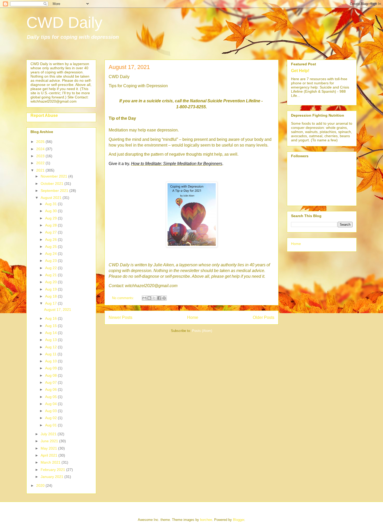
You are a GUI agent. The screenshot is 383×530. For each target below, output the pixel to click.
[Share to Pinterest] (164, 298)
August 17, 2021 (129, 67)
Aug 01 (51, 425)
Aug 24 (51, 253)
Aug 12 (51, 347)
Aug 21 (51, 275)
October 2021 (52, 183)
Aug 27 (51, 232)
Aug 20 (51, 282)
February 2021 (53, 470)
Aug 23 (51, 260)
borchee (206, 520)
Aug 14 (51, 333)
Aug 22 (51, 268)
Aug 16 (51, 318)
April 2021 (49, 455)
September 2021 (55, 190)
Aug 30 (51, 211)
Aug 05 (51, 397)
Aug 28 (51, 225)
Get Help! (300, 70)
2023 (41, 156)
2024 (41, 149)
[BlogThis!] (149, 298)
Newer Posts (120, 317)
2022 (41, 163)
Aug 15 (51, 326)
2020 (41, 485)
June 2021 (50, 441)
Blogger (238, 520)
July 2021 (49, 434)
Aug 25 (51, 246)
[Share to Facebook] (159, 298)
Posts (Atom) (202, 331)
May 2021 (49, 448)
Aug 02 (51, 418)
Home (192, 317)
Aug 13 (51, 340)
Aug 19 (51, 289)
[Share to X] (154, 298)
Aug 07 (51, 382)
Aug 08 (51, 375)
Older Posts (263, 317)
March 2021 (51, 462)
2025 (41, 142)
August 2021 (52, 197)
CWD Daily (64, 22)
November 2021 (54, 176)
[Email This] (144, 298)
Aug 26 (51, 239)
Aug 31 (51, 204)
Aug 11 (51, 354)
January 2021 (52, 477)
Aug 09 (51, 368)
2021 (41, 170)
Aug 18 (51, 296)
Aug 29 (51, 218)
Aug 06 (51, 389)
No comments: (123, 298)
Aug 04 (51, 404)
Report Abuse (44, 115)
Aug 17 (51, 303)
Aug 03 (51, 411)
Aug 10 (51, 361)
